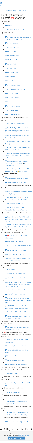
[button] (1, 3)
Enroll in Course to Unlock (16, 438)
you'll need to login (23, 436)
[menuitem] (1, 6)
